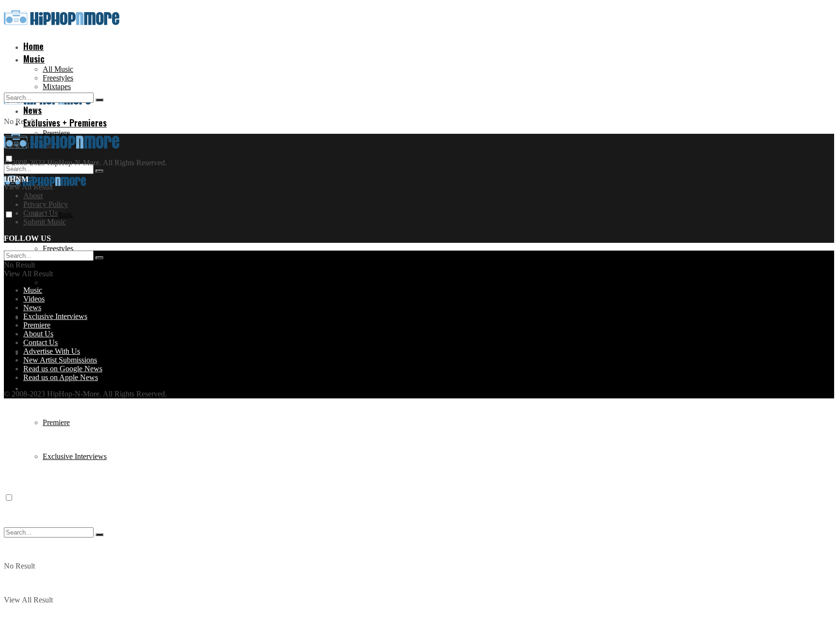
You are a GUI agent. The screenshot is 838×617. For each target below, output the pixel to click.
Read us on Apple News (60, 377)
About (33, 195)
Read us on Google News (62, 368)
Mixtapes (57, 282)
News (32, 307)
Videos (34, 299)
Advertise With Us (51, 351)
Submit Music (44, 222)
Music (34, 58)
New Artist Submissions (60, 360)
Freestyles (58, 78)
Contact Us (40, 213)
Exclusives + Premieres (65, 122)
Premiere (56, 133)
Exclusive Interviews (75, 456)
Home (33, 46)
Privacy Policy (45, 204)
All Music (58, 69)
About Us (38, 334)
